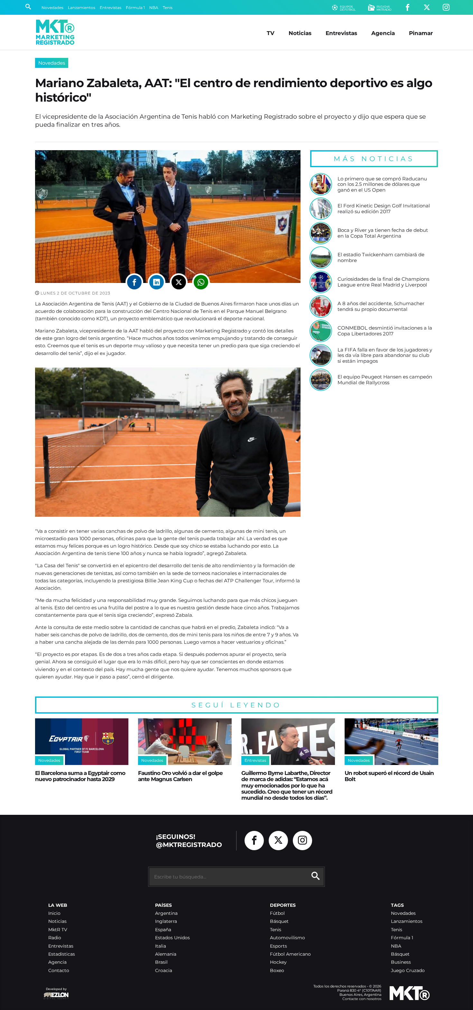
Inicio (54, 913)
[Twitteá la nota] (179, 282)
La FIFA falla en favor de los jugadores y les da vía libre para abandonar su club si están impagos (385, 355)
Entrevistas (110, 7)
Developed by (55, 992)
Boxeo (277, 970)
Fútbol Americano (290, 954)
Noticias (300, 33)
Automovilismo (287, 937)
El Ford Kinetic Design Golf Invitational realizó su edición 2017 (384, 208)
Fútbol (277, 913)
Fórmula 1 (135, 7)
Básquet (279, 921)
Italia (160, 946)
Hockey (278, 962)
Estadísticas (61, 954)
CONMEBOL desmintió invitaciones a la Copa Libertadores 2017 (385, 330)
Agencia (383, 33)
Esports (278, 946)
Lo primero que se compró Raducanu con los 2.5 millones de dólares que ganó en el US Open (382, 184)
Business (401, 962)
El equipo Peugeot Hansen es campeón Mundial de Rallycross (385, 379)
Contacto (58, 970)
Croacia (163, 970)
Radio (54, 937)
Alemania (165, 954)
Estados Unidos (172, 937)
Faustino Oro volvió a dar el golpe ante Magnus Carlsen (180, 775)
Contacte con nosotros (361, 998)
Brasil (161, 962)
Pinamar (421, 33)
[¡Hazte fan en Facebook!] (407, 7)
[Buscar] (28, 7)
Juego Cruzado (408, 970)
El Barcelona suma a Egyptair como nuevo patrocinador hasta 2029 (80, 775)
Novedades (52, 7)
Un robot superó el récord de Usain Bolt (389, 775)
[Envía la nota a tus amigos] (201, 282)
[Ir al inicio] (55, 32)
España (163, 929)
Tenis (167, 7)
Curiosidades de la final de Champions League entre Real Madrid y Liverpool (383, 281)
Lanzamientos (81, 7)
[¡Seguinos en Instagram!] (446, 7)
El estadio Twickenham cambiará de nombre (381, 257)
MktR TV (57, 929)
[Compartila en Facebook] (134, 282)
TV (270, 33)
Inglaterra (166, 921)
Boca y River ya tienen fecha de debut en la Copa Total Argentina (383, 233)
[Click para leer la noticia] (320, 184)
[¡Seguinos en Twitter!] (426, 7)
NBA (153, 7)
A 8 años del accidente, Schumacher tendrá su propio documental (381, 306)
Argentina (166, 913)
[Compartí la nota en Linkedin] (156, 282)
